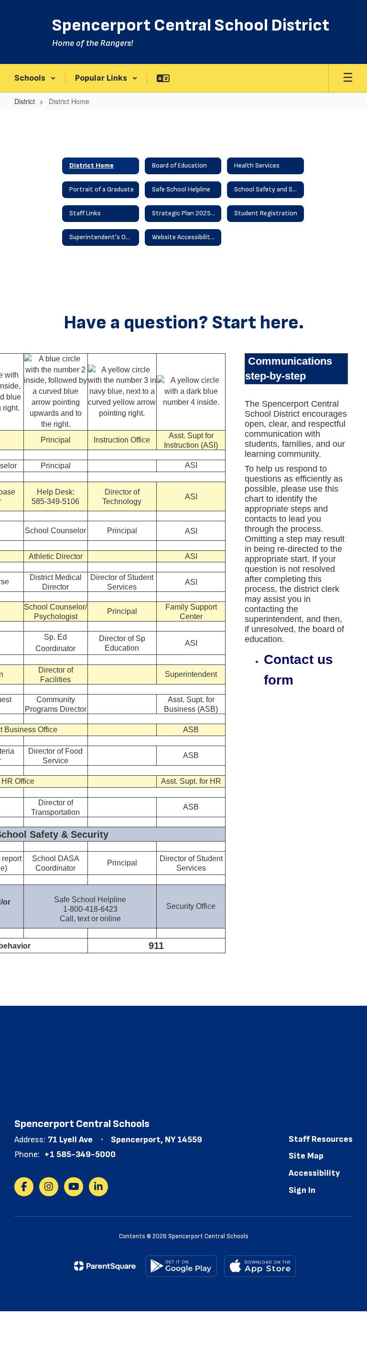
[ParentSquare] (105, 1266)
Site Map (306, 1156)
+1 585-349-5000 (80, 1154)
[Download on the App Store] (260, 1266)
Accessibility (314, 1173)
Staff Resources (321, 1139)
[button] (35, 78)
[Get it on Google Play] (181, 1266)
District (24, 101)
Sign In (302, 1190)
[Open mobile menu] (348, 78)
